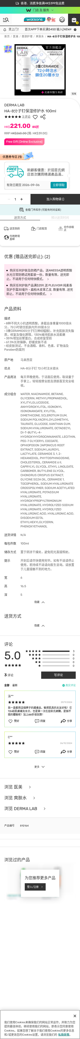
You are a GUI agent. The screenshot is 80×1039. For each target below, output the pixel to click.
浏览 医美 (13, 787)
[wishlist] (35, 117)
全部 (6, 685)
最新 (14, 685)
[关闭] (75, 1016)
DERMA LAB (14, 105)
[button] (74, 20)
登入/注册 (33, 886)
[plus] (21, 199)
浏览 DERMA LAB (21, 808)
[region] (40, 1024)
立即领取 (59, 185)
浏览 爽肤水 (16, 798)
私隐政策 (63, 1034)
